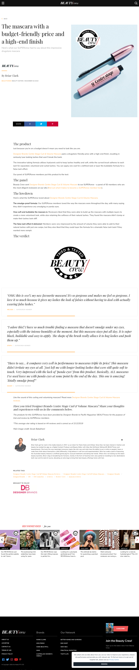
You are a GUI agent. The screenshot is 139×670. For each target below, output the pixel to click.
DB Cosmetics (39, 477)
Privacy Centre (114, 660)
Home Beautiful (42, 647)
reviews (50, 477)
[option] (10, 543)
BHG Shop (64, 643)
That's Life (65, 654)
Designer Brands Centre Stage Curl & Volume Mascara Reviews (36, 474)
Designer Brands (113, 474)
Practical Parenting (69, 650)
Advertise (5, 643)
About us (5, 639)
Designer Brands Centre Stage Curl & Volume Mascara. (74, 198)
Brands (40, 632)
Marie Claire (41, 640)
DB (29, 477)
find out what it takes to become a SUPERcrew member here (75, 188)
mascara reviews (75, 477)
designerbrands (19, 477)
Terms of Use (6, 650)
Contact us (6, 647)
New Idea (64, 647)
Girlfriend (40, 643)
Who (38, 650)
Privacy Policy (7, 654)
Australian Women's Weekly (44, 655)
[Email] (122, 440)
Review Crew (61, 477)
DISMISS (104, 664)
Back (5, 19)
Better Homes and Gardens (71, 640)
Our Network (68, 632)
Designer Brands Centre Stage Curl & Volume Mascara (37, 154)
